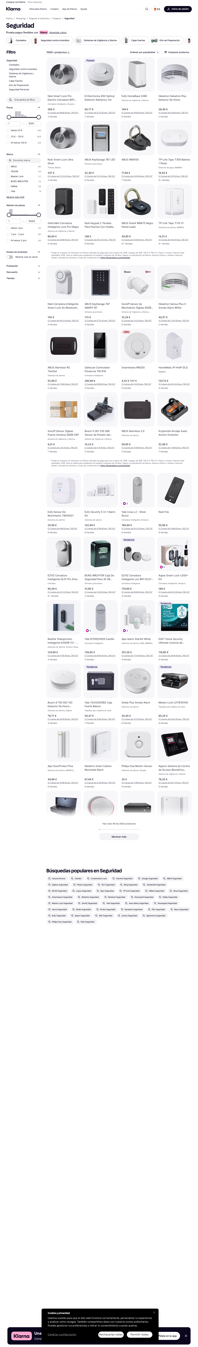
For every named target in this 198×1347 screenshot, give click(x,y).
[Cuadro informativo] (68, 52)
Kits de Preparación (19, 85)
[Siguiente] (187, 40)
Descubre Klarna (38, 9)
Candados (14, 65)
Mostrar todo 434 (15, 197)
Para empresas (35, 2)
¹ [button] (63, 112)
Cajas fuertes (16, 81)
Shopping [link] (21, 18)
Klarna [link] (9, 18)
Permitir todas (139, 1334)
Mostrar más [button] (119, 836)
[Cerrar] (154, 1312)
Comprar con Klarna (15, 2)
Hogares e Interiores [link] (39, 18)
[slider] (9, 117)
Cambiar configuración (62, 1334)
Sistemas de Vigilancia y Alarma (21, 75)
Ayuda (83, 9)
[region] (100, 1325)
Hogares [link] (57, 18)
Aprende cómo (58, 32)
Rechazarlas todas (111, 1334)
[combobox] (144, 52)
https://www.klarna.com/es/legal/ (115, 257)
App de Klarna (69, 9)
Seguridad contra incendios (23, 69)
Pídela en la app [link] (167, 1335)
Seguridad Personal (19, 89)
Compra (54, 9)
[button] (157, 9)
